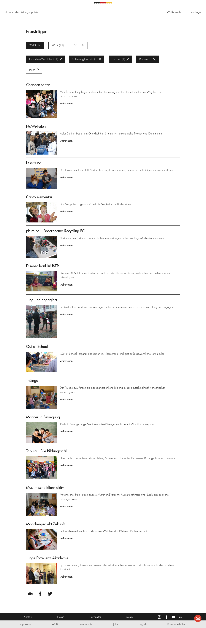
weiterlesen (66, 103)
